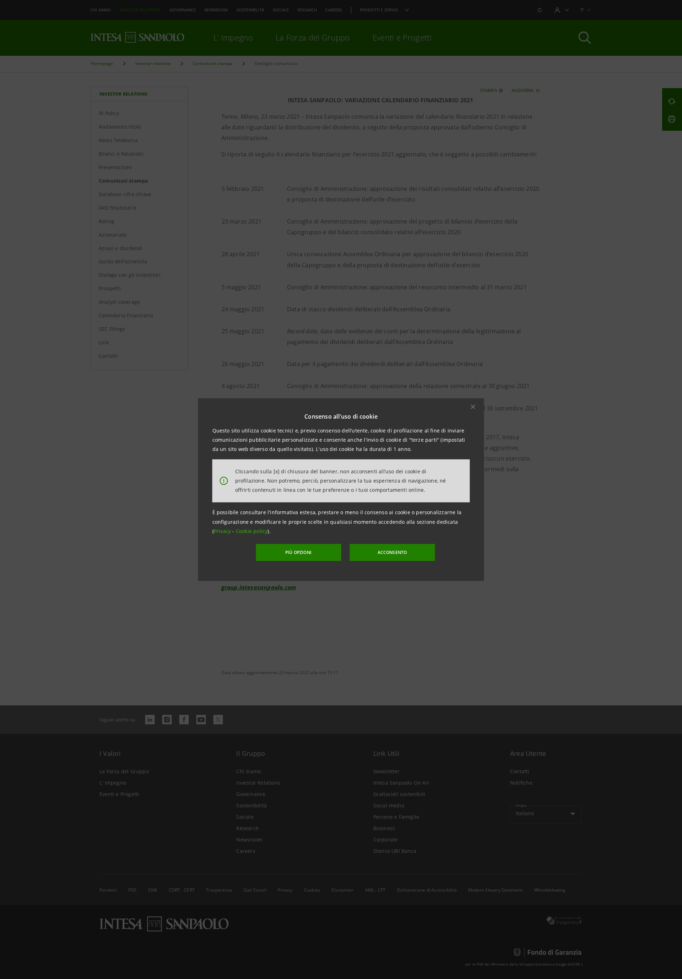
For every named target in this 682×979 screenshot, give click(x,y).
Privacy (223, 531)
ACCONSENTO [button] (392, 552)
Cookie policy (252, 531)
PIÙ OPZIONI (298, 552)
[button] (473, 406)
